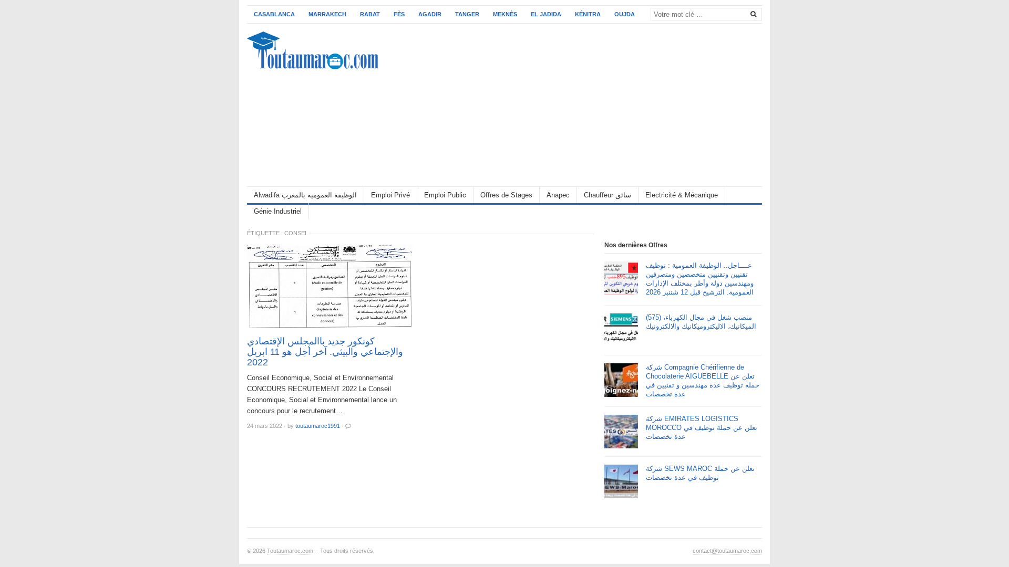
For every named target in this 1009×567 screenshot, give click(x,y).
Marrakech (327, 14)
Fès (399, 14)
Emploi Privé (390, 195)
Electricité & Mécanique (681, 195)
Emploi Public (445, 195)
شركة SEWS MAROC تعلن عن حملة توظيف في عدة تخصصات (700, 473)
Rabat (370, 14)
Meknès (505, 14)
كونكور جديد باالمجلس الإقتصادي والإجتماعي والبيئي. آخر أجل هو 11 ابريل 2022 (325, 352)
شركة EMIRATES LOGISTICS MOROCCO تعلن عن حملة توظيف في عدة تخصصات (701, 427)
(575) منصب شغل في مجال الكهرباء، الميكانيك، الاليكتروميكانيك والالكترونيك (701, 321)
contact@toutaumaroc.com (727, 551)
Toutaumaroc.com (290, 551)
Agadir (429, 14)
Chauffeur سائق (607, 195)
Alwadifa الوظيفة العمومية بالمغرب (305, 195)
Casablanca (274, 14)
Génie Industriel (278, 211)
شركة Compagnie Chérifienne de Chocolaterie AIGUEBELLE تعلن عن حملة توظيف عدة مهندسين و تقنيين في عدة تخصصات (702, 380)
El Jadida (546, 14)
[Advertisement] (570, 105)
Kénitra (588, 14)
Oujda (624, 14)
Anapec (558, 195)
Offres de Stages (506, 195)
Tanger (467, 14)
